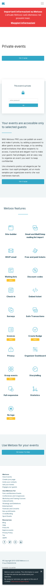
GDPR (4, 538)
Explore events (7, 530)
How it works (7, 477)
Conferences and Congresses (13, 496)
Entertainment (7, 506)
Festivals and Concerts (10, 509)
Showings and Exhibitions (11, 503)
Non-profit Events (8, 511)
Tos (3, 535)
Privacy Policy (7, 533)
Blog (4, 522)
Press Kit (5, 527)
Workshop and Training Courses (14, 498)
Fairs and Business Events (11, 493)
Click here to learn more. (20, 581)
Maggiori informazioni (23, 23)
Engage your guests (9, 487)
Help (4, 525)
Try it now (23, 58)
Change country (9, 568)
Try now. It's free (23, 452)
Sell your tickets (8, 484)
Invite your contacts (9, 482)
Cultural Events (7, 501)
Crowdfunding (7, 514)
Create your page (8, 479)
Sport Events (7, 516)
